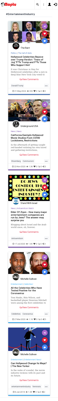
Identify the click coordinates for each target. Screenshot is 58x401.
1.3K (31, 166)
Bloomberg (16, 161)
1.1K (31, 319)
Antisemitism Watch (25, 208)
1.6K (30, 243)
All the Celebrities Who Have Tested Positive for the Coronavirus (26, 290)
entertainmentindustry (21, 386)
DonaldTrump (17, 85)
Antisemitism (17, 238)
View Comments (30, 79)
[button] (37, 4)
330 (31, 91)
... (46, 85)
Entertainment (17, 284)
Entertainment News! (32, 359)
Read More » (29, 33)
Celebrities (16, 314)
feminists (37, 386)
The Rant (25, 47)
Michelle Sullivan (29, 279)
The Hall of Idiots (25, 53)
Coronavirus (28, 314)
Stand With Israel (29, 203)
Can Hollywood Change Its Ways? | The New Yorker (29, 365)
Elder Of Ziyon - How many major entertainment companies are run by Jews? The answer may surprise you (29, 216)
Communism (28, 161)
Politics (14, 53)
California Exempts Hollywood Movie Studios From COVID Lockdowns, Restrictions (27, 138)
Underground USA (29, 126)
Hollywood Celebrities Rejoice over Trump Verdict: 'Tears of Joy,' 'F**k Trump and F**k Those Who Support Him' (28, 61)
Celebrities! (28, 284)
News (13, 131)
